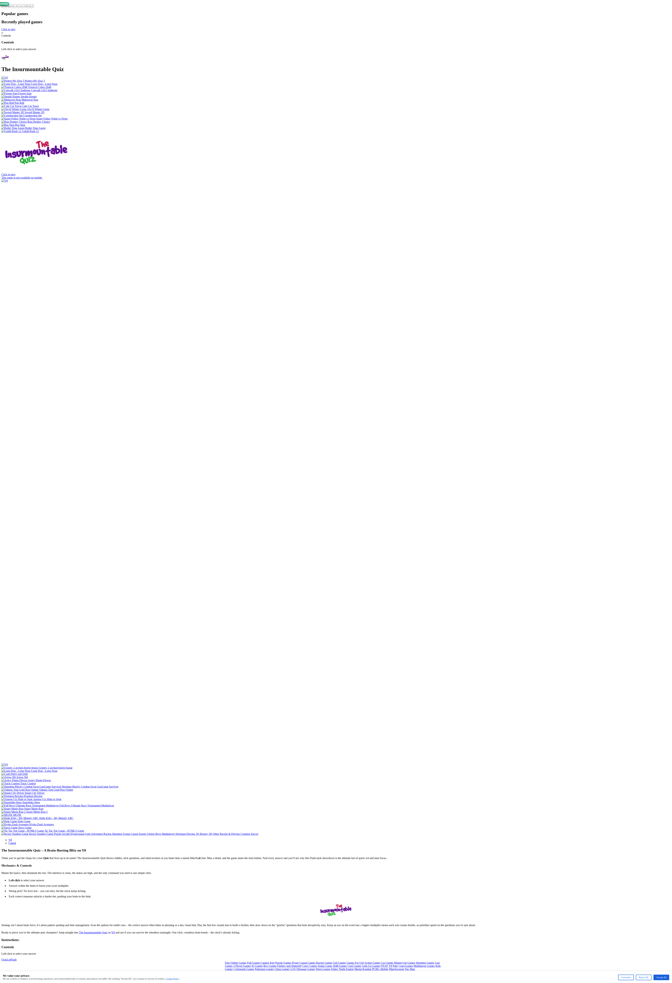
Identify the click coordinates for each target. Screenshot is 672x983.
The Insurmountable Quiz (93, 932)
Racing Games (324, 962)
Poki (395, 965)
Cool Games (354, 965)
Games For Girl (355, 962)
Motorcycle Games (404, 962)
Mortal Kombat (362, 969)
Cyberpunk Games (243, 969)
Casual (12, 843)
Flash (14, 959)
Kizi (272, 962)
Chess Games (281, 969)
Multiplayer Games (424, 965)
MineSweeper (396, 969)
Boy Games (269, 965)
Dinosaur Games (305, 969)
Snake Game (325, 965)
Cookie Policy (172, 978)
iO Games (257, 965)
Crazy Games (309, 965)
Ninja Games (323, 969)
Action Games (372, 962)
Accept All (661, 977)
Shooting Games (425, 962)
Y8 (10, 839)
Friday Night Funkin (342, 969)
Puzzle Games (283, 962)
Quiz (4, 959)
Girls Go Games (371, 965)
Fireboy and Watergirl (289, 965)
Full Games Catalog (258, 962)
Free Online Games (235, 962)
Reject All (643, 977)
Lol (9, 959)
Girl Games (339, 962)
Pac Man (410, 969)
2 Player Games (242, 965)
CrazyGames (405, 965)
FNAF (384, 965)
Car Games (387, 962)
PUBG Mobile (380, 969)
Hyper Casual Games (303, 962)
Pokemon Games (264, 969)
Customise (626, 977)
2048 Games (340, 965)
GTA (293, 969)
